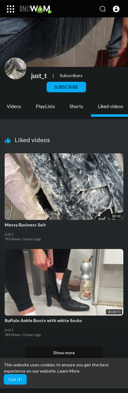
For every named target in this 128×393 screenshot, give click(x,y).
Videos (14, 106)
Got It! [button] (15, 379)
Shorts (76, 106)
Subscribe (66, 87)
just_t (39, 75)
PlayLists (45, 106)
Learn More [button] (68, 370)
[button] (116, 9)
